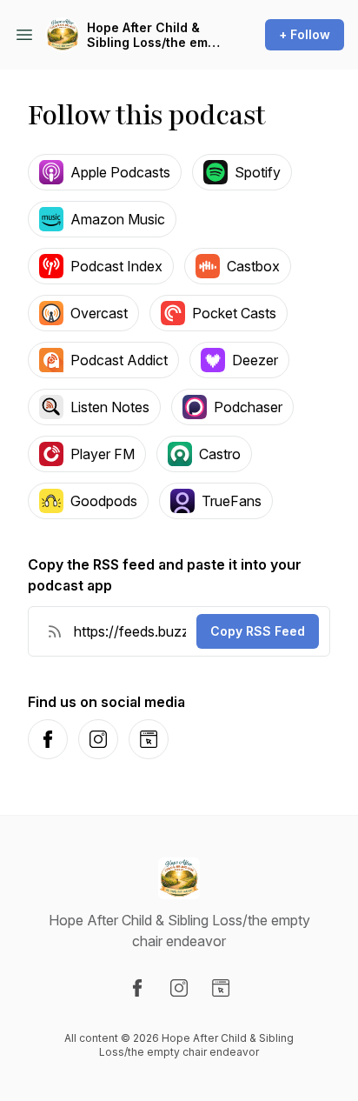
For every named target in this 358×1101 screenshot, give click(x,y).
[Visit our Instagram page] (179, 988)
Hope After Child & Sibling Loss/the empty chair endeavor (157, 35)
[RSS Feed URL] (54, 631)
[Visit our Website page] (220, 988)
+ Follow (304, 34)
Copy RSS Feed (257, 631)
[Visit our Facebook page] (137, 988)
